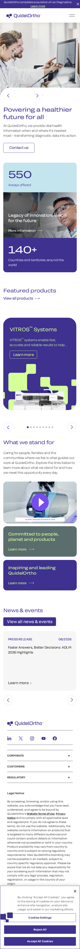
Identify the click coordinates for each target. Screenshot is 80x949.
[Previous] (8, 96)
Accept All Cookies (40, 941)
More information (21, 235)
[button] (28, 432)
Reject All (39, 929)
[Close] (75, 891)
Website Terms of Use (40, 818)
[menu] (65, 15)
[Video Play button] (40, 507)
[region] (40, 917)
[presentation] (8, 432)
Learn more (38, 6)
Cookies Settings (39, 917)
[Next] (37, 96)
